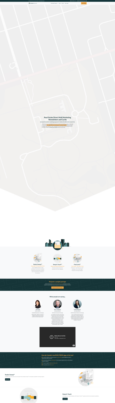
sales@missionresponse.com (81, 0)
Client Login (66, 3)
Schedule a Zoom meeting (53, 127)
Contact (62, 3)
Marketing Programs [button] (54, 3)
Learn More (7, 379)
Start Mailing (84, 3)
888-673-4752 (72, 0)
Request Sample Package (57, 287)
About (60, 3)
